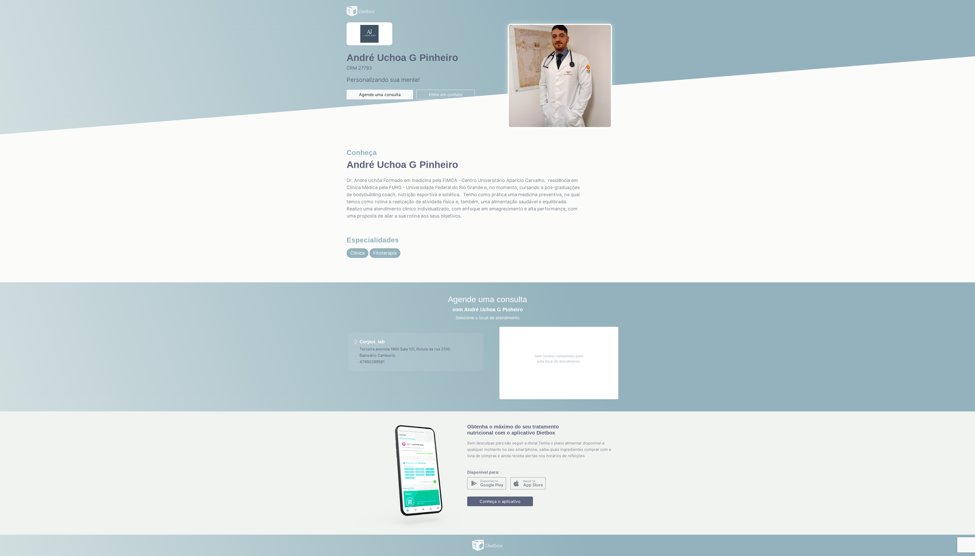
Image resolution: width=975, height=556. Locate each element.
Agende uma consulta (380, 94)
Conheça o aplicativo (500, 501)
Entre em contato (445, 94)
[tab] (416, 352)
